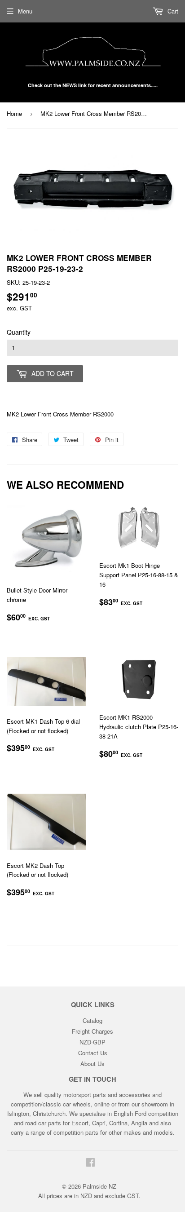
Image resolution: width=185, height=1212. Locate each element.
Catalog (92, 1020)
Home (14, 113)
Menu (25, 11)
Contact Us (92, 1052)
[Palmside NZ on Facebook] (90, 1163)
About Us (92, 1063)
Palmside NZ (99, 1186)
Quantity (19, 331)
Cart (172, 11)
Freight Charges (92, 1031)
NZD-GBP (92, 1042)
